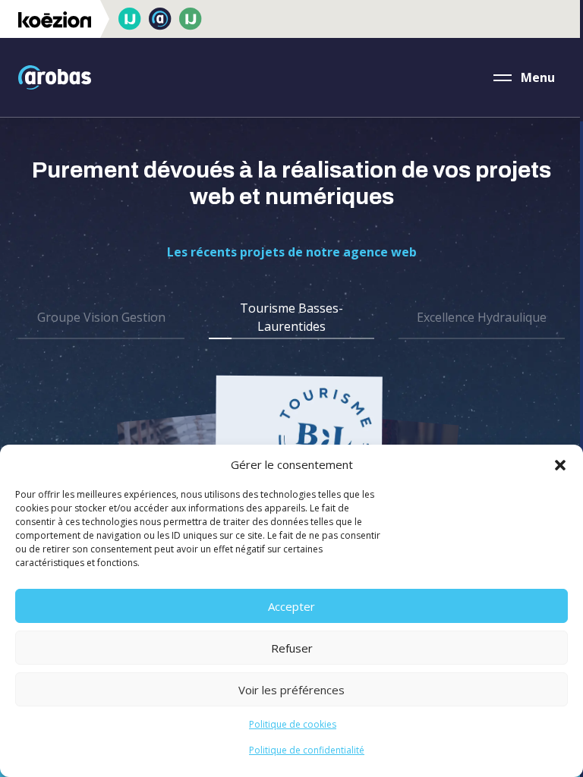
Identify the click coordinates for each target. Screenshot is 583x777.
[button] (560, 464)
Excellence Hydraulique (482, 317)
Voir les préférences (291, 689)
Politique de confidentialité (306, 750)
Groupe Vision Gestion (101, 317)
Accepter (291, 606)
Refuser (292, 648)
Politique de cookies (292, 724)
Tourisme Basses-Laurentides (291, 317)
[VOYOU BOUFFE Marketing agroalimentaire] (190, 19)
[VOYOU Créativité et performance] (129, 19)
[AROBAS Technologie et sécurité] (160, 19)
